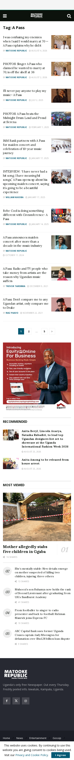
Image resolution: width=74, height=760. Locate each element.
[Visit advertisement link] (37, 377)
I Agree (60, 755)
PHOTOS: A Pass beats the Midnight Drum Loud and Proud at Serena (24, 118)
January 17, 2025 (40, 158)
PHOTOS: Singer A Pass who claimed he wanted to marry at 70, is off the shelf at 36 (24, 68)
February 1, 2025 (40, 127)
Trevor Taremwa (15, 286)
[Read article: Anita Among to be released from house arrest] (11, 463)
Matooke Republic (16, 50)
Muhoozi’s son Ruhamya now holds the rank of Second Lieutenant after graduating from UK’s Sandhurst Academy (43, 593)
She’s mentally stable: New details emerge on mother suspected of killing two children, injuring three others (41, 572)
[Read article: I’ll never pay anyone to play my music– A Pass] (61, 96)
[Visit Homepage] (37, 15)
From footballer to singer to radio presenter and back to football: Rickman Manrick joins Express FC (40, 614)
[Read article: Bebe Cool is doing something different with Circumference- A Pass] (61, 216)
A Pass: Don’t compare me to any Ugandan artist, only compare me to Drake (26, 304)
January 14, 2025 (40, 224)
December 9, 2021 (38, 286)
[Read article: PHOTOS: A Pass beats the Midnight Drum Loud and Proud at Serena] (61, 119)
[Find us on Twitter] (16, 700)
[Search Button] (69, 15)
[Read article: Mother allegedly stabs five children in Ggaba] (37, 517)
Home (6, 738)
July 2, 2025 (37, 100)
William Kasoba (14, 197)
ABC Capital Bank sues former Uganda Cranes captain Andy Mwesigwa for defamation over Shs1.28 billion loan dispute (42, 634)
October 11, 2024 (14, 255)
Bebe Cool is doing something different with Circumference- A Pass (25, 215)
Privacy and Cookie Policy (31, 755)
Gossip (57, 738)
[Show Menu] (5, 15)
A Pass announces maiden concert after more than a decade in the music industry (22, 242)
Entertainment (37, 738)
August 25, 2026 (32, 451)
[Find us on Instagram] (25, 700)
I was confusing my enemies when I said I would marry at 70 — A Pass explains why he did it (25, 41)
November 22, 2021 (32, 312)
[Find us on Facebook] (6, 700)
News (19, 738)
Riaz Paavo (12, 312)
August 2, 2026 (39, 77)
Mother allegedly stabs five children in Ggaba (25, 549)
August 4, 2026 (39, 50)
